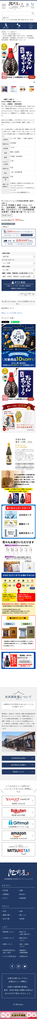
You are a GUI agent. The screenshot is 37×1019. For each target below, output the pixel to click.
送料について (8, 944)
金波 (21, 911)
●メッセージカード (8, 260)
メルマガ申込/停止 (9, 956)
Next (33, 61)
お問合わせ (24, 956)
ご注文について (8, 938)
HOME (4, 32)
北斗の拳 (6, 919)
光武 (4, 911)
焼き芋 (32, 19)
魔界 (19, 19)
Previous (4, 61)
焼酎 (21, 890)
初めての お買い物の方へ (25, 933)
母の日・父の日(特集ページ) (11, 34)
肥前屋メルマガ (18, 772)
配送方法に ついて (24, 939)
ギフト (4, 19)
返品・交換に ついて (24, 945)
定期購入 (6, 894)
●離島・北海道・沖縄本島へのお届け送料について (18, 273)
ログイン (27, 6)
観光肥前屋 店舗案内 (18, 765)
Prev (1, 1014)
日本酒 (5, 890)
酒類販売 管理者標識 (24, 951)
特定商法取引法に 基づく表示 (9, 951)
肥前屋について (8, 932)
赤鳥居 (22, 19)
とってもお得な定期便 (11, 19)
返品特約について (7, 308)
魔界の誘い (7, 915)
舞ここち (23, 915)
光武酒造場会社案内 (18, 758)
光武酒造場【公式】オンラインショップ (18, 879)
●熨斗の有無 (6, 266)
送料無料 (23, 898)
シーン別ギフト (12, 32)
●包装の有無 (6, 253)
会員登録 (22, 6)
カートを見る (32, 7)
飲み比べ (27, 19)
